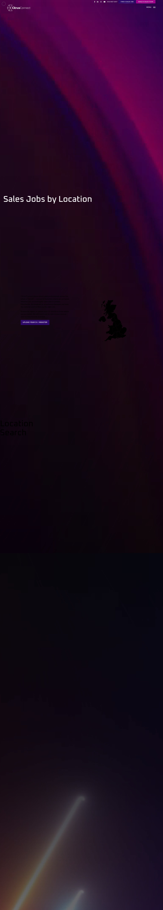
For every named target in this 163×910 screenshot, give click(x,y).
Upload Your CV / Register (35, 322)
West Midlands (61, 446)
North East (59, 454)
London (108, 437)
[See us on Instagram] (101, 1)
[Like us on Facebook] (94, 1)
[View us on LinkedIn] (97, 1)
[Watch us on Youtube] (104, 1)
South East (109, 450)
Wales (57, 459)
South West (110, 441)
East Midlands (61, 437)
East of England (61, 441)
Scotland (108, 454)
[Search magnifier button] (153, 477)
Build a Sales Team (145, 1)
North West (110, 446)
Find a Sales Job (127, 1)
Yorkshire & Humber (113, 459)
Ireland (58, 450)
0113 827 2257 (112, 1)
